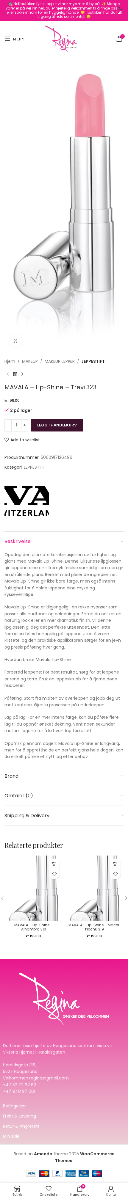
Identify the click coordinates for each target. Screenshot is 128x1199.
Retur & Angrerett (21, 1126)
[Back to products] (15, 374)
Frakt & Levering (19, 1116)
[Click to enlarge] (15, 341)
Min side (11, 1136)
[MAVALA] (26, 500)
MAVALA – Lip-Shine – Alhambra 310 (33, 927)
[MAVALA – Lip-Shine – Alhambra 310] (33, 888)
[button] (54, 864)
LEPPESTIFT (93, 361)
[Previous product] (8, 374)
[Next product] (22, 374)
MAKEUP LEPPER (60, 361)
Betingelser (14, 1106)
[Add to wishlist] (54, 874)
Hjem (9, 361)
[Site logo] (64, 38)
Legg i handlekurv (57, 425)
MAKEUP (30, 361)
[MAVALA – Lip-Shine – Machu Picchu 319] (94, 888)
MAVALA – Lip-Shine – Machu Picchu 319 (94, 927)
